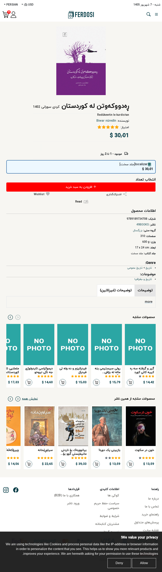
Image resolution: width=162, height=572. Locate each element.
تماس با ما (152, 506)
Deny (119, 563)
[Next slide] (10, 317)
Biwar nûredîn (106, 121)
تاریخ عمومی (135, 268)
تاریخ (149, 268)
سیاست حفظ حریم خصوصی (106, 505)
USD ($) (28, 5)
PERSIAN (12, 5)
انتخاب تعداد (146, 179)
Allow (144, 563)
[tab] (145, 290)
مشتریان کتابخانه (107, 524)
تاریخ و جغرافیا (143, 279)
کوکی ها (113, 495)
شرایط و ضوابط (109, 516)
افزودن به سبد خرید (79, 187)
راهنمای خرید (150, 514)
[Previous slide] (18, 317)
